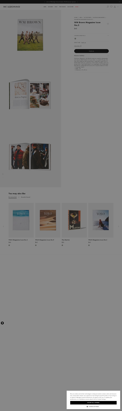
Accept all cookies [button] (93, 402)
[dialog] (61, 205)
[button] (93, 406)
